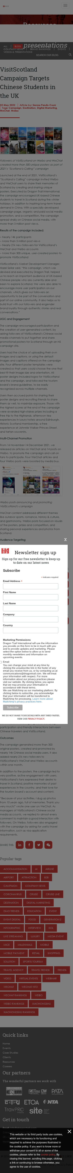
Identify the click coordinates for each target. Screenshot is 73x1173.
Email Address (12, 581)
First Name (9, 592)
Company (9, 614)
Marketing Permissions (17, 639)
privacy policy (36, 719)
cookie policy (48, 1154)
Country (8, 625)
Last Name (9, 603)
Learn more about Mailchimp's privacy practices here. (28, 700)
